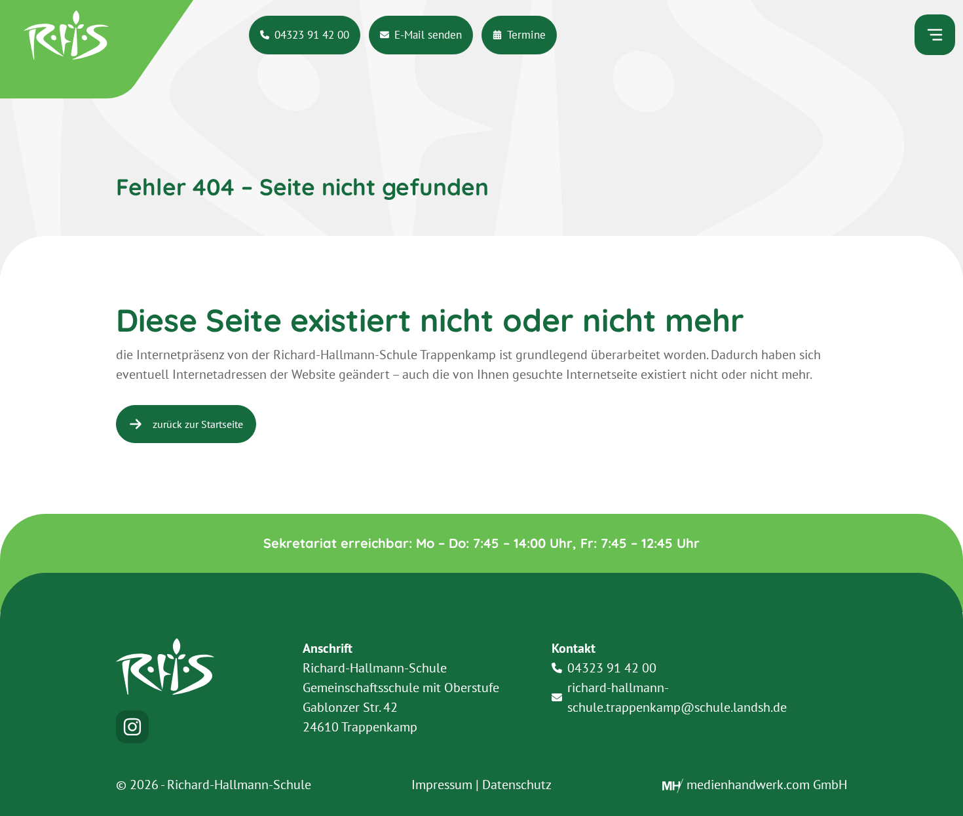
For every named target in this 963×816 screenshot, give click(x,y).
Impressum (441, 784)
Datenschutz (517, 784)
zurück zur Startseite (198, 424)
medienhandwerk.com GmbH (765, 784)
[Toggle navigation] (935, 34)
